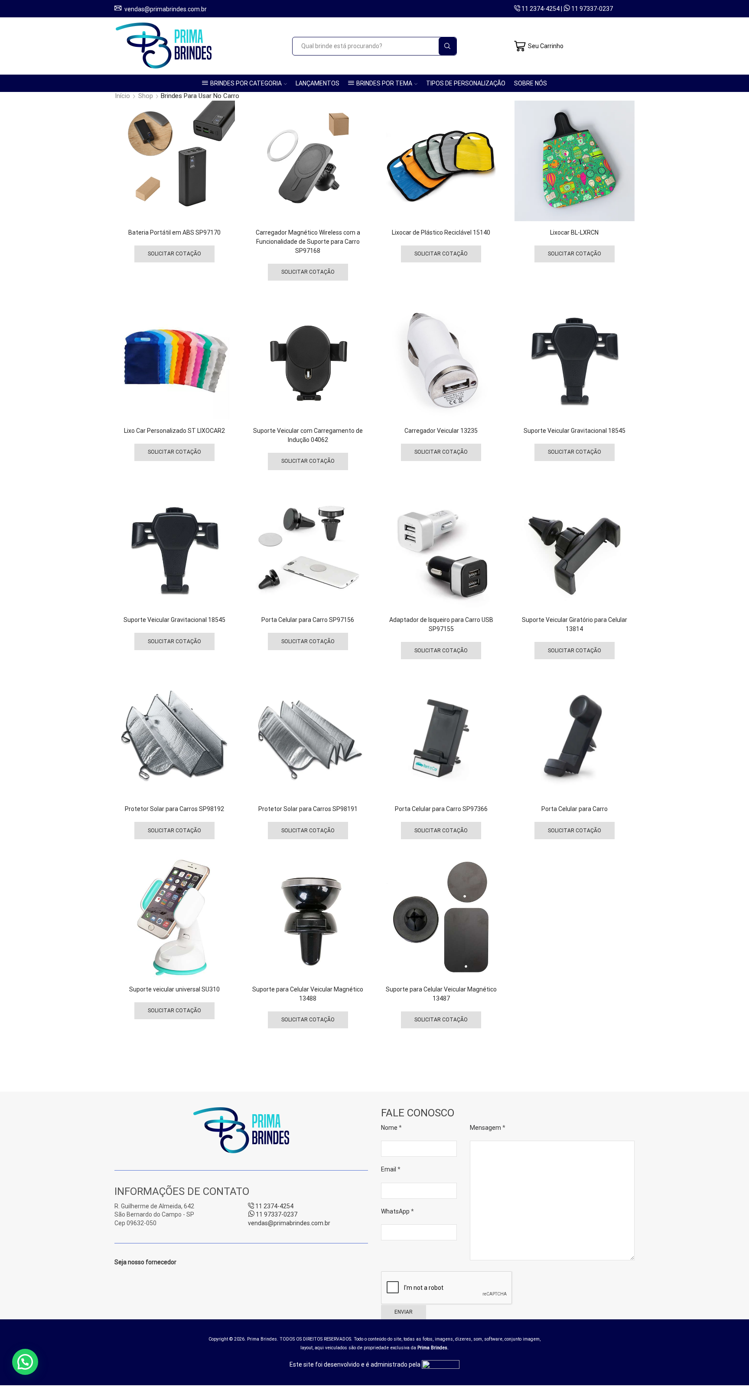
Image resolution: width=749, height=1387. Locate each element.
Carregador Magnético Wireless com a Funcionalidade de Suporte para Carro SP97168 (308, 241)
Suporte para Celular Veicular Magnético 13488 (307, 994)
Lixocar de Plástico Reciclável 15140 (441, 232)
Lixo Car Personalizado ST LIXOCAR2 (174, 430)
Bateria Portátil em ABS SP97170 (174, 232)
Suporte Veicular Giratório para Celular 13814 (574, 624)
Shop (145, 96)
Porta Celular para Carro (574, 808)
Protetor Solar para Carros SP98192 (174, 808)
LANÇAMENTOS (317, 83)
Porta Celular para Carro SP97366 (441, 808)
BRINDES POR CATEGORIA (246, 83)
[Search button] (447, 46)
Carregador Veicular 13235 (441, 430)
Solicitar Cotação (174, 254)
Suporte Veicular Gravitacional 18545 (574, 430)
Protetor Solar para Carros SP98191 (308, 808)
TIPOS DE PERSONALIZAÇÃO (465, 83)
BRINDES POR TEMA (384, 83)
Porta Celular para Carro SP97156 (307, 619)
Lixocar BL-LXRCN (574, 232)
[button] (25, 1362)
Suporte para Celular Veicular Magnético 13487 (441, 994)
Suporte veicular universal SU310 (174, 989)
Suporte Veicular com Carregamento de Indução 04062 (308, 435)
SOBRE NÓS (530, 83)
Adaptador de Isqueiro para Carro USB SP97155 (441, 624)
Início (122, 96)
